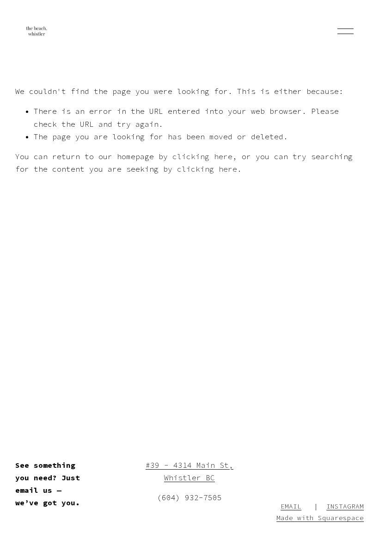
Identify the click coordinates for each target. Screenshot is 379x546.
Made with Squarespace (320, 518)
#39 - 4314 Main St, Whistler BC (189, 471)
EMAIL (291, 506)
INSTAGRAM (345, 506)
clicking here (202, 156)
